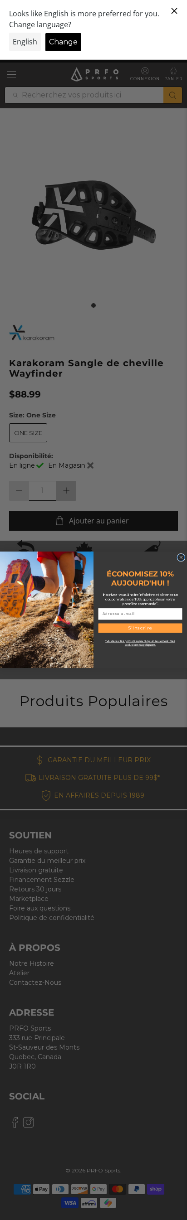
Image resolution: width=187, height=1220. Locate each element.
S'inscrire (140, 628)
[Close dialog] (181, 558)
